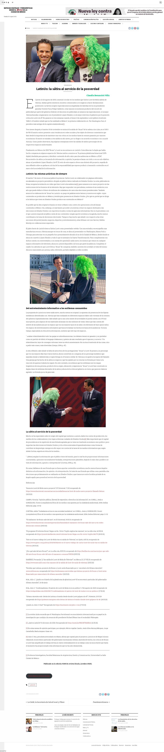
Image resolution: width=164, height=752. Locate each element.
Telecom (55, 23)
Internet (85, 730)
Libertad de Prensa (125, 19)
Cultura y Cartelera (97, 23)
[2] (77, 184)
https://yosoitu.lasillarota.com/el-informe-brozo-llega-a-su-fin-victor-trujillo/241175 (67, 534)
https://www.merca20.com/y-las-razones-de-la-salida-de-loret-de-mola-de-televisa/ (56, 563)
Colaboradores (46, 19)
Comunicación (68, 85)
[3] (69, 241)
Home (28, 28)
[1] (63, 124)
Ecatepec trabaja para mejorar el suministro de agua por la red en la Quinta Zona (67, 720)
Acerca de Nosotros (62, 19)
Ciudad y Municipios (114, 23)
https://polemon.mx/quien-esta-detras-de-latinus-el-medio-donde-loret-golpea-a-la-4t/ (69, 599)
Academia (65, 23)
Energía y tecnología (79, 23)
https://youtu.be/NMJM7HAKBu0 (79, 623)
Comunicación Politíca (91, 19)
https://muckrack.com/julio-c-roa (67, 605)
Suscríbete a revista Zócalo (39, 676)
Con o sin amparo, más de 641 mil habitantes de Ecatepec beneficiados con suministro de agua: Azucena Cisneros (67, 726)
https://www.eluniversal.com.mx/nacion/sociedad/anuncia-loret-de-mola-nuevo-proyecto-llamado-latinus (65, 491)
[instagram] (6, 2)
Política (76, 19)
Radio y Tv (44, 23)
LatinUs (32, 685)
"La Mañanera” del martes (40, 727)
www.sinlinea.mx (32, 571)
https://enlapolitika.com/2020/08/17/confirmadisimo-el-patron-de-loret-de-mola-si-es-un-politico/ (62, 591)
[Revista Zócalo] (18, 11)
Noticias (34, 19)
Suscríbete (134, 745)
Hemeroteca (86, 733)
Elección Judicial (108, 19)
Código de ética (106, 745)
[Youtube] (8, 2)
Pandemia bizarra (100, 702)
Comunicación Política (89, 722)
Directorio (121, 745)
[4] (85, 439)
